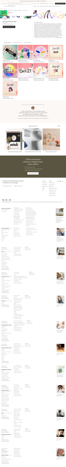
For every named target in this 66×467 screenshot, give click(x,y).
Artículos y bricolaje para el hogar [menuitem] (31, 229)
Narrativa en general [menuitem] (17, 448)
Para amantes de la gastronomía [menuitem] (31, 214)
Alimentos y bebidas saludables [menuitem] (31, 213)
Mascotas (53, 6)
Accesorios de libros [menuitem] (5, 460)
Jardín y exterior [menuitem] (16, 234)
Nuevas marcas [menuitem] (27, 248)
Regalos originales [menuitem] (17, 217)
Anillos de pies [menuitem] (16, 350)
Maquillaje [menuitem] (3, 331)
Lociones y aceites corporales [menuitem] (18, 322)
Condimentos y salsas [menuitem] (5, 283)
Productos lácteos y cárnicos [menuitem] (6, 285)
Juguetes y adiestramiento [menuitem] (18, 422)
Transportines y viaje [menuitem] (17, 410)
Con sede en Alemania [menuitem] (29, 222)
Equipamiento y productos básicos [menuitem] (6, 392)
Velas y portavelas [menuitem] (17, 233)
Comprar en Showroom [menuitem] (5, 298)
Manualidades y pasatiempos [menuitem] (6, 369)
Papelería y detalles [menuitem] (5, 396)
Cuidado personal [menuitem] (4, 335)
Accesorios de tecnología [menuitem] (18, 307)
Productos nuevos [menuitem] (32, 274)
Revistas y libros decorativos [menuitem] (6, 459)
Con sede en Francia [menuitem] (29, 221)
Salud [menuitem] (15, 421)
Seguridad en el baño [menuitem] (5, 390)
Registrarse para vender (44, 3)
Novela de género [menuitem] (17, 449)
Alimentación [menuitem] (16, 418)
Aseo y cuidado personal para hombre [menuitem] (6, 333)
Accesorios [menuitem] (3, 300)
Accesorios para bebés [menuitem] (5, 399)
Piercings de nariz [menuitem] (17, 349)
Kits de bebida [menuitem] (16, 280)
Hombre (57, 6)
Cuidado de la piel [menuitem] (5, 336)
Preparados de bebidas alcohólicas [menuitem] (19, 276)
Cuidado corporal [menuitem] (16, 430)
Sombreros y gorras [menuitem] (17, 302)
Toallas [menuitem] (15, 252)
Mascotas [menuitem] (3, 237)
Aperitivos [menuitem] (3, 288)
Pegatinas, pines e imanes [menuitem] (6, 377)
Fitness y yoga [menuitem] (4, 326)
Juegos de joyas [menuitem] (4, 354)
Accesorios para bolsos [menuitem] (17, 314)
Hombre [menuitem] (3, 239)
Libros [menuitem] (3, 240)
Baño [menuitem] (14, 230)
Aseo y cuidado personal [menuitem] (18, 419)
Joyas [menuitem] (2, 233)
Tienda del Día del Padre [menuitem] (18, 210)
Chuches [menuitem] (15, 423)
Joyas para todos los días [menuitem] (18, 222)
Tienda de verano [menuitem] (16, 211)
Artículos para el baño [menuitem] (17, 247)
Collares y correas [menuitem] (17, 414)
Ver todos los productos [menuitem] (5, 269)
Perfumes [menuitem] (3, 327)
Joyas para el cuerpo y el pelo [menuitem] (6, 347)
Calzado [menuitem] (3, 302)
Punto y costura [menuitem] (16, 368)
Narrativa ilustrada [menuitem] (17, 453)
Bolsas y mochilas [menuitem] (17, 295)
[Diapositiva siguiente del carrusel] (56, 112)
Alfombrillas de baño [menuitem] (17, 249)
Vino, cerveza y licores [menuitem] (5, 276)
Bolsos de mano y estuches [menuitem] (18, 298)
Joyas (38, 6)
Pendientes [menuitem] (3, 353)
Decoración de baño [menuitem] (17, 248)
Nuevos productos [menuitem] (17, 229)
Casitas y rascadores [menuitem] (17, 415)
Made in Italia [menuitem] (28, 225)
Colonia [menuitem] (15, 431)
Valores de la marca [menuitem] (5, 209)
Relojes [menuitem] (15, 311)
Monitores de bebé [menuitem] (17, 386)
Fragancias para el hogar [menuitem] (30, 227)
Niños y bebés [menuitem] (4, 236)
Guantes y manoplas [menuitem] (17, 299)
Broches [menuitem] (3, 350)
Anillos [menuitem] (3, 358)
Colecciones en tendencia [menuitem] (6, 208)
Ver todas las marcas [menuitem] (5, 291)
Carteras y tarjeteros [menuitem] (17, 310)
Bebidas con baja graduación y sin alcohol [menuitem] (21, 277)
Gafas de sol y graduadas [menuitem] (18, 306)
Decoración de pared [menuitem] (29, 234)
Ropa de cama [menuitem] (4, 252)
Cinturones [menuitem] (15, 296)
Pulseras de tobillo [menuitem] (17, 343)
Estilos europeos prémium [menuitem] (30, 210)
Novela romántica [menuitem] (17, 452)
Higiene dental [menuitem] (16, 390)
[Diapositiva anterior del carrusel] (10, 112)
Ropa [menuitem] (2, 303)
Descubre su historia (58, 37)
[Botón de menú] (1, 8)
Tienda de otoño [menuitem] (16, 213)
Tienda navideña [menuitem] (16, 214)
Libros (60, 6)
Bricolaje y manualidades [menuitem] (18, 366)
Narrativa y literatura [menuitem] (5, 455)
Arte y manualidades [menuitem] (17, 365)
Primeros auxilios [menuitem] (16, 391)
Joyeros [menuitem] (3, 355)
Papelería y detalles (43, 6)
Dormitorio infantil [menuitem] (4, 395)
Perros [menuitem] (3, 414)
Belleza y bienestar (33, 6)
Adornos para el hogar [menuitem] (5, 256)
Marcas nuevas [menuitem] (16, 227)
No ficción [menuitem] (3, 456)
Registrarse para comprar (60, 3)
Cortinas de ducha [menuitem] (17, 251)
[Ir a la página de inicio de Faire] (3, 3)
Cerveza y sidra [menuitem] (16, 273)
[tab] (7, 42)
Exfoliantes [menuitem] (15, 326)
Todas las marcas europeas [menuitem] (30, 218)
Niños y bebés (49, 6)
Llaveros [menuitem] (15, 303)
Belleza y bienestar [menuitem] (5, 232)
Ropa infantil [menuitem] (4, 403)
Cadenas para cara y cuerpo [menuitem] (18, 346)
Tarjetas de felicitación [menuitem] (5, 373)
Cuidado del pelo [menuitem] (4, 330)
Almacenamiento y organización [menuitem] (5, 263)
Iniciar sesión (51, 3)
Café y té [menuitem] (3, 281)
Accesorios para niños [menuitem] (5, 400)
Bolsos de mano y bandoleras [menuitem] (18, 315)
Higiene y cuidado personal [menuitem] (6, 434)
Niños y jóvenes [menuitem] (4, 457)
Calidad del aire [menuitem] (16, 384)
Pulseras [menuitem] (3, 349)
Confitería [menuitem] (3, 284)
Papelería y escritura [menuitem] (5, 376)
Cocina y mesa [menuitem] (28, 230)
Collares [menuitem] (3, 357)
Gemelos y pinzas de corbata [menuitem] (6, 351)
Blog (38, 3)
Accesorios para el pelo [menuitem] (17, 300)
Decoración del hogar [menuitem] (5, 228)
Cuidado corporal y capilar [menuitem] (18, 388)
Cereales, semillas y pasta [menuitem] (6, 280)
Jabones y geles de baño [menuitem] (18, 327)
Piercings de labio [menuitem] (17, 347)
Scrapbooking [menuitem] (16, 369)
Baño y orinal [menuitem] (16, 387)
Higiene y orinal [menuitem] (16, 411)
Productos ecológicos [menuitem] (5, 451)
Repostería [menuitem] (3, 277)
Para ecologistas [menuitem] (16, 218)
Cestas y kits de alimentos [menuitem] (6, 289)
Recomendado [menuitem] (4, 211)
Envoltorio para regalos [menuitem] (5, 372)
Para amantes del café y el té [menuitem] (30, 215)
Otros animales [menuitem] (4, 415)
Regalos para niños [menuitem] (17, 221)
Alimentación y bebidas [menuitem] (5, 229)
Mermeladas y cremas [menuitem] (5, 287)
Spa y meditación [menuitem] (4, 338)
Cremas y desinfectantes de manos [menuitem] (19, 323)
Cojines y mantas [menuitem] (29, 233)
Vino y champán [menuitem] (16, 272)
